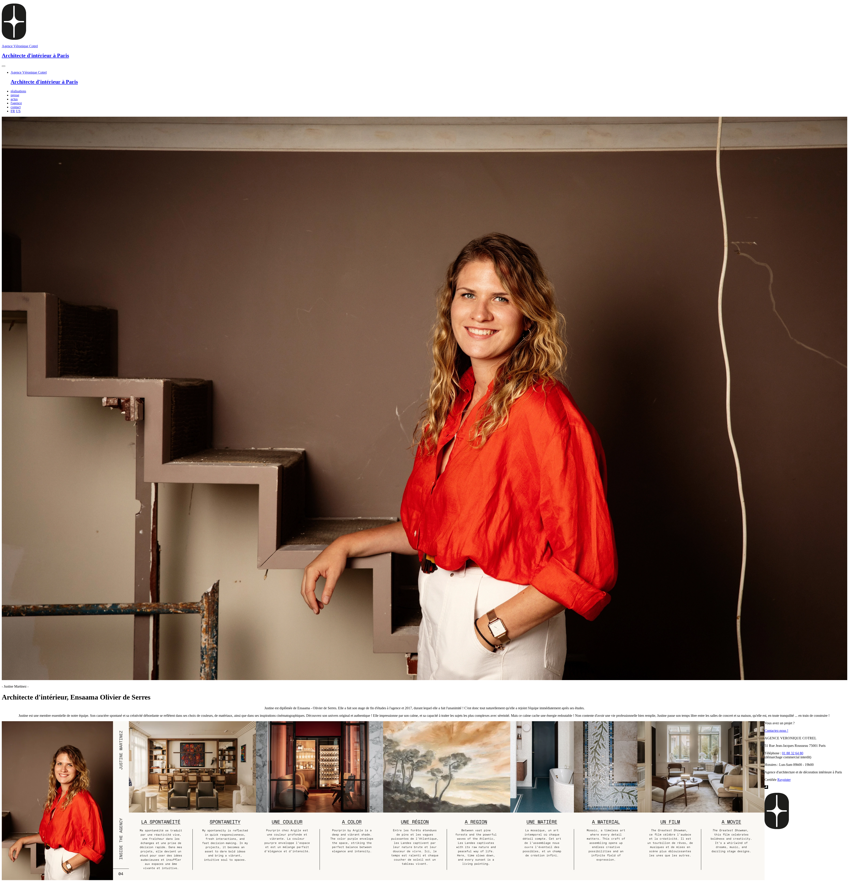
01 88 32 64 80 (792, 753)
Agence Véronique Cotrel (29, 72)
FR (13, 111)
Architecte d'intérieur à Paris (44, 82)
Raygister (784, 780)
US (18, 111)
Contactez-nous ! (776, 730)
